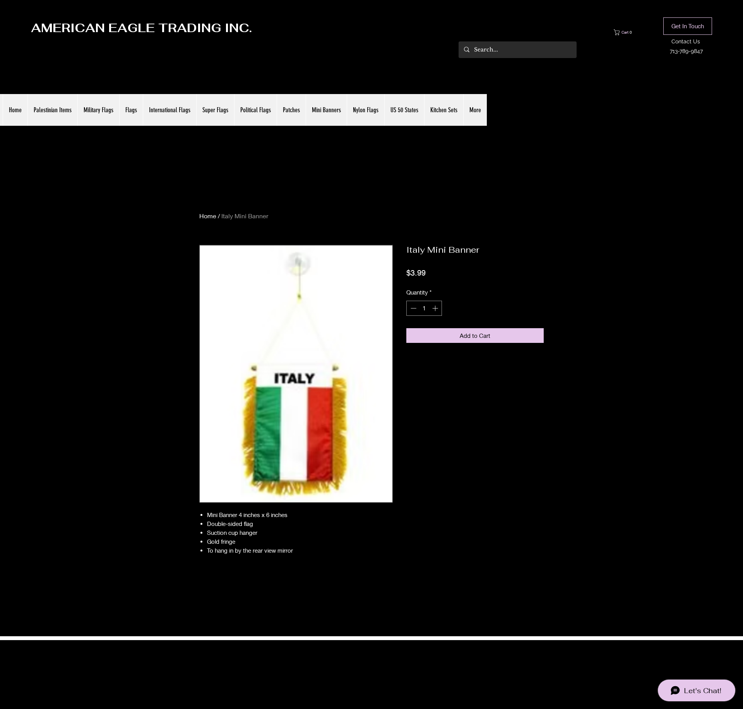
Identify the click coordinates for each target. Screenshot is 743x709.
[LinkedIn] (383, 667)
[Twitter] (371, 667)
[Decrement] (412, 308)
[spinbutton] (424, 308)
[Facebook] (360, 667)
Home (207, 215)
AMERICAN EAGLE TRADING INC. (141, 28)
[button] (628, 32)
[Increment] (436, 308)
